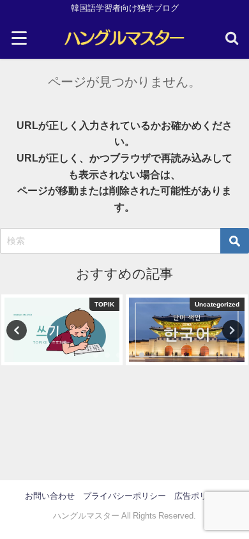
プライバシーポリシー (124, 496)
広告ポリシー (199, 496)
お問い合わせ (50, 496)
